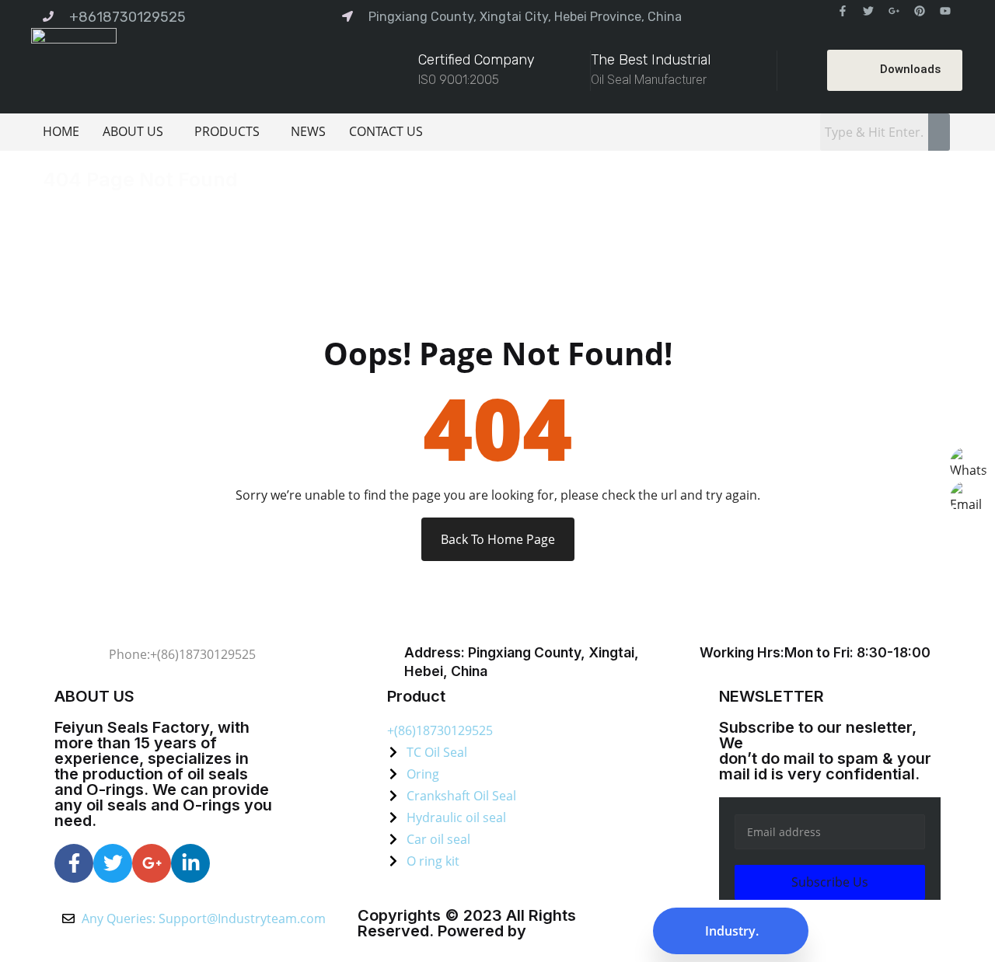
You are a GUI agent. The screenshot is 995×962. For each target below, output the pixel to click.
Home (64, 204)
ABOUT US (133, 131)
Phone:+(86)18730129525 (182, 654)
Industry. (730, 930)
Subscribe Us (829, 882)
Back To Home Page (498, 539)
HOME (61, 131)
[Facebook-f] (843, 11)
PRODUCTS (227, 131)
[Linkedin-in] (190, 863)
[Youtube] (945, 11)
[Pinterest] (919, 11)
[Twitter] (868, 11)
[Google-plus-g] (894, 11)
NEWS (308, 131)
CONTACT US (386, 131)
